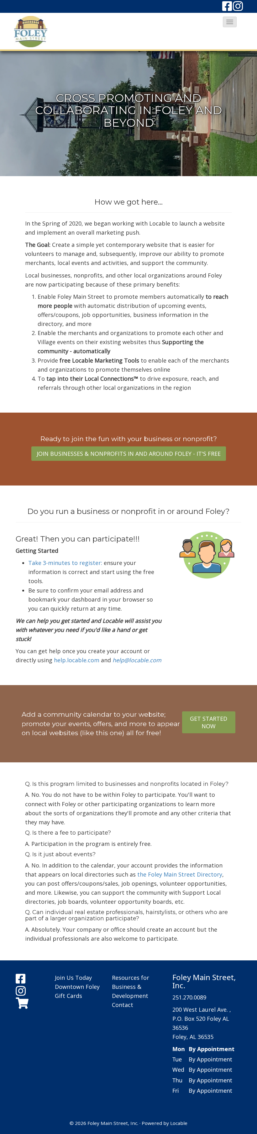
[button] (230, 22)
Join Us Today (73, 977)
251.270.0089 (189, 997)
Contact (122, 1005)
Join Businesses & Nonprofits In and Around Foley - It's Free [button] (129, 453)
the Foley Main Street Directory (179, 874)
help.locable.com (76, 660)
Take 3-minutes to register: (66, 563)
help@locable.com (137, 660)
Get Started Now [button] (208, 722)
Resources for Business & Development (130, 986)
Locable (178, 1123)
